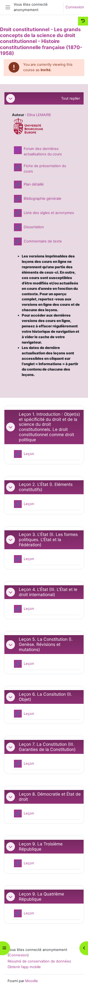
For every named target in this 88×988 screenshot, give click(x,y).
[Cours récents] (83, 21)
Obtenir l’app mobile (24, 967)
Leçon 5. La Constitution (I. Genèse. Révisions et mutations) (46, 644)
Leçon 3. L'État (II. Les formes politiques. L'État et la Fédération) (48, 539)
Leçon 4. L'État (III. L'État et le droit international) (48, 592)
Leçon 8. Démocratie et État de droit (50, 797)
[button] (10, 98)
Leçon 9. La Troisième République (41, 846)
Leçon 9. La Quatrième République (41, 897)
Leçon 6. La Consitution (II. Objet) (45, 697)
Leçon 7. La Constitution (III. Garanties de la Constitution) (47, 747)
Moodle (31, 981)
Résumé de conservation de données (39, 961)
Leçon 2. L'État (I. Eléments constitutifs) (46, 487)
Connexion (75, 7)
